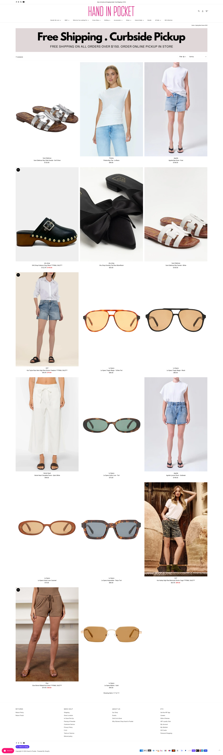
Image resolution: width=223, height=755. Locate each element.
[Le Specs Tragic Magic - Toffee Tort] (111, 319)
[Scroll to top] (219, 750)
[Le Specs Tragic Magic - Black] (175, 319)
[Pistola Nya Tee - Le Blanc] (111, 109)
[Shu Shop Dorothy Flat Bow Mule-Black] (111, 214)
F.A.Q (65, 730)
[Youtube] (23, 2)
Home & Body (139, 20)
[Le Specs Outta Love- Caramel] (47, 529)
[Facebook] (16, 2)
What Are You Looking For (80, 20)
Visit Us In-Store (117, 718)
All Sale (157, 20)
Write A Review (165, 718)
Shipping (66, 712)
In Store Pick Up (69, 718)
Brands (149, 20)
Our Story (115, 712)
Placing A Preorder (69, 721)
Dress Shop (95, 20)
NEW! (66, 20)
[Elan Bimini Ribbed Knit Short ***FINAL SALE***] (47, 634)
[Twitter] (21, 2)
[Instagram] (18, 2)
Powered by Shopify (43, 751)
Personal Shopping (166, 733)
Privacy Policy (68, 727)
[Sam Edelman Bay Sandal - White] (175, 214)
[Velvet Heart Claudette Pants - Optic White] (47, 424)
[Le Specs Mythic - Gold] (111, 634)
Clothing (106, 20)
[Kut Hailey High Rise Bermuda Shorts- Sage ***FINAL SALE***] (175, 529)
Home (193, 25)
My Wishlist (164, 727)
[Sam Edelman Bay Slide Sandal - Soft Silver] (47, 109)
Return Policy (20, 712)
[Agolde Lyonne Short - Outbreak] (175, 424)
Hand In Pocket (31, 751)
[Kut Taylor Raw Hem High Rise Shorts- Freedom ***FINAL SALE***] (47, 319)
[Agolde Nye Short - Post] (175, 109)
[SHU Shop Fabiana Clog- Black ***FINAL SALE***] (47, 214)
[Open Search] (199, 11)
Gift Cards (163, 730)
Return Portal (20, 715)
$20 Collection (168, 20)
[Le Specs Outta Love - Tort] (111, 424)
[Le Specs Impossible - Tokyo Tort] (111, 529)
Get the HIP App (165, 712)
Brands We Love (55, 20)
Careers (162, 715)
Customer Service (69, 724)
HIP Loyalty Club (165, 721)
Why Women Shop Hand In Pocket (122, 721)
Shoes (128, 20)
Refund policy (68, 736)
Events (114, 715)
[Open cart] (206, 11)
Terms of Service (69, 733)
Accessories (117, 20)
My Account (164, 724)
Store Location (68, 715)
